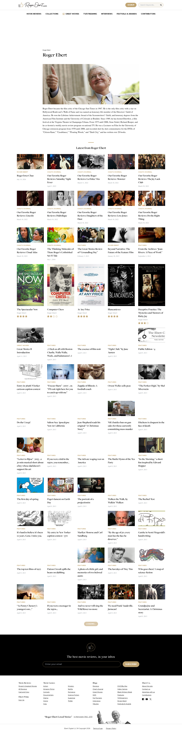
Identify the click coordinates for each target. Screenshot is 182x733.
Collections (52, 14)
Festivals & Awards (127, 14)
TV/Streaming (90, 14)
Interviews (106, 14)
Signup (131, 5)
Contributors (148, 14)
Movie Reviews (34, 14)
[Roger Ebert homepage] (33, 5)
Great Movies (72, 14)
